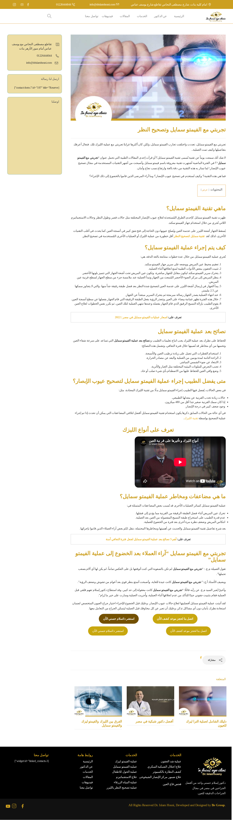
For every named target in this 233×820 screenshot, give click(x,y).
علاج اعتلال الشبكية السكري (164, 766)
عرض (205, 189)
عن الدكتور (160, 16)
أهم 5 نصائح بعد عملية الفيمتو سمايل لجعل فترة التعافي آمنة (141, 539)
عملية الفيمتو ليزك (126, 761)
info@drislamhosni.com (102, 4)
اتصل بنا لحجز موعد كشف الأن (188, 630)
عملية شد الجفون (171, 761)
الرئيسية (179, 16)
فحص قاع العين (172, 784)
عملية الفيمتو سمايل (125, 766)
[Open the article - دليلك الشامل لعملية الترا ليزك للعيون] (202, 701)
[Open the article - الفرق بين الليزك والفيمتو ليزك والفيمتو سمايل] (98, 701)
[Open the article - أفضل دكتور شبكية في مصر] (150, 701)
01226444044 (63, 4)
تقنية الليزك (191, 418)
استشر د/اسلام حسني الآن (108, 630)
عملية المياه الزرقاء (125, 782)
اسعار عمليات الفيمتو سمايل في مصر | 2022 (141, 317)
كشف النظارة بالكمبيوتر (167, 771)
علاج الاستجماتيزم (126, 777)
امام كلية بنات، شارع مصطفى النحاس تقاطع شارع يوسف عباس (169, 4)
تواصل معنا (91, 16)
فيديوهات (107, 16)
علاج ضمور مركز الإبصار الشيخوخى (160, 777)
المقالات (125, 16)
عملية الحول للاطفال (124, 771)
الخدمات (142, 16)
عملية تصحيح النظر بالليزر (121, 787)
